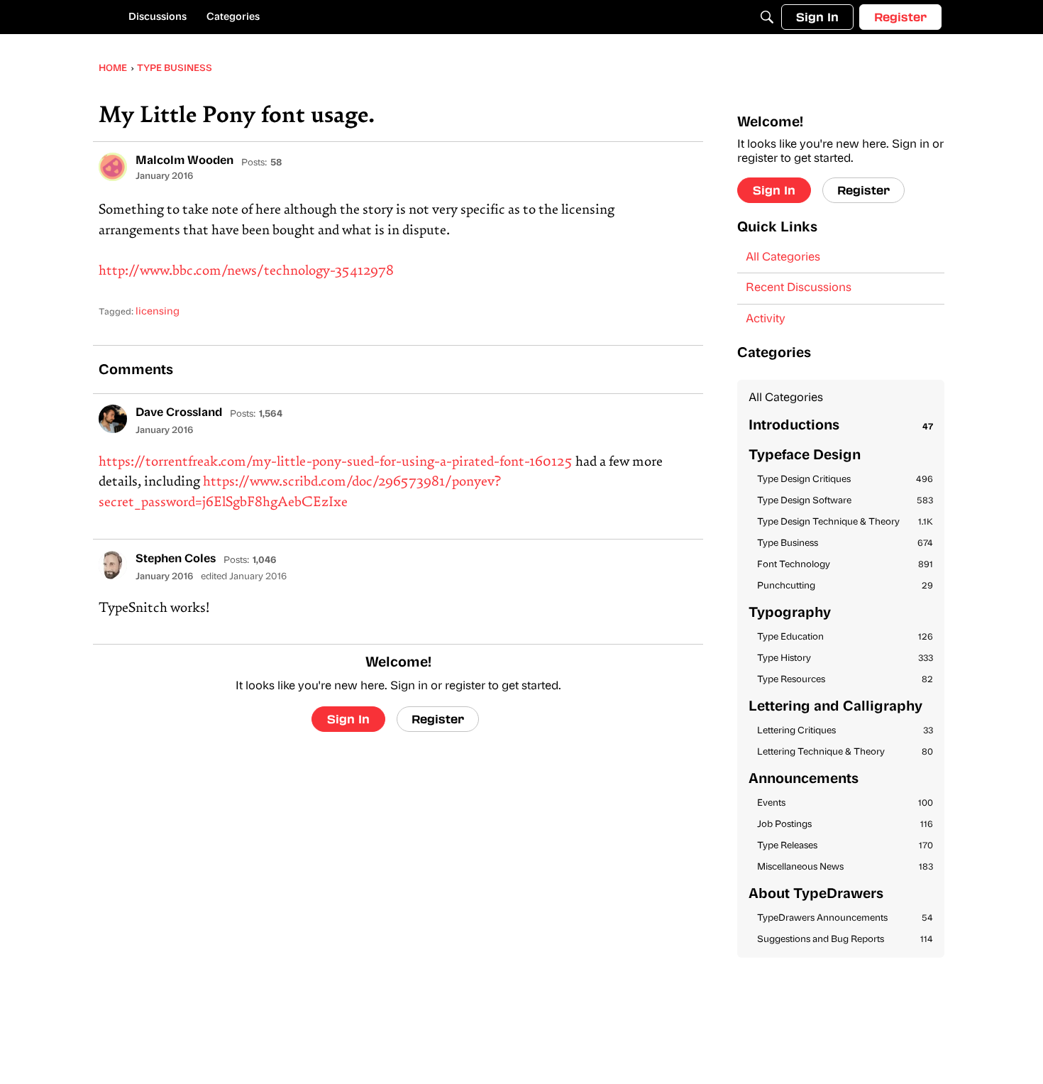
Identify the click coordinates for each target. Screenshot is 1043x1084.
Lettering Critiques (845, 730)
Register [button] (438, 719)
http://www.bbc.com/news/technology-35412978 (246, 271)
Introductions (841, 426)
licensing (158, 312)
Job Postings (845, 824)
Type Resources (845, 679)
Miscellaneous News (845, 867)
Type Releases (845, 845)
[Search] (767, 17)
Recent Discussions (798, 288)
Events (845, 803)
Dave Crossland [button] (179, 413)
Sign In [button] (348, 719)
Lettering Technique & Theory (845, 752)
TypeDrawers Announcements (845, 918)
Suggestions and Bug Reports (845, 939)
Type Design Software (845, 500)
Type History (845, 658)
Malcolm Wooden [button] (184, 161)
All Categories (783, 257)
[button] (113, 167)
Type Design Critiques (845, 479)
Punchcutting (845, 586)
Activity (765, 319)
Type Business (845, 543)
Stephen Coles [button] (176, 559)
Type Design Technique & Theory (845, 522)
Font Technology (845, 564)
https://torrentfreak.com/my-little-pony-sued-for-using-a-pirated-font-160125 (336, 462)
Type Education (845, 637)
